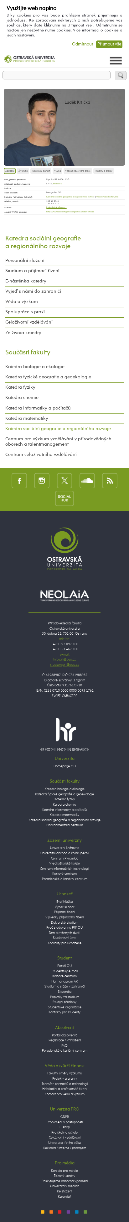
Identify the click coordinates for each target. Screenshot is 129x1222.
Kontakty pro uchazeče (64, 943)
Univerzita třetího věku (64, 1142)
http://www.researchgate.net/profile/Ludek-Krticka (70, 212)
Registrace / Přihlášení (65, 1040)
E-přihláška (64, 901)
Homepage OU (65, 766)
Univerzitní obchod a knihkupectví (64, 853)
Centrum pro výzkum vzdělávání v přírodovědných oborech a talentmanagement (58, 442)
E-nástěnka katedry (25, 281)
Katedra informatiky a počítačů (38, 408)
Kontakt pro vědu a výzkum (65, 1094)
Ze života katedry (23, 333)
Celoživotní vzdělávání (29, 322)
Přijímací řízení (64, 912)
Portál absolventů (64, 1035)
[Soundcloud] (87, 480)
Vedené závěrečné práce (77, 171)
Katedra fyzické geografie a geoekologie (48, 377)
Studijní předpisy (64, 1002)
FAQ (64, 1045)
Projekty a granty (103, 171)
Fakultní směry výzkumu (64, 1073)
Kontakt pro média (64, 1170)
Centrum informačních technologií (64, 868)
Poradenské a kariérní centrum (64, 879)
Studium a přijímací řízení (32, 271)
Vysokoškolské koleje (64, 863)
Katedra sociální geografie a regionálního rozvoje (70, 197)
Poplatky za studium (64, 997)
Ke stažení (64, 1191)
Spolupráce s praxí (25, 312)
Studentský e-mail (65, 971)
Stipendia (64, 991)
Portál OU (64, 966)
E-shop (64, 1127)
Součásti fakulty (27, 352)
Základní (9, 171)
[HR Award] (64, 734)
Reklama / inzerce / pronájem (64, 1148)
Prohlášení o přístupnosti (65, 1122)
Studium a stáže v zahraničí (64, 986)
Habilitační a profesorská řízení (64, 1089)
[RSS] (109, 480)
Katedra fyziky (20, 387)
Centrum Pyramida (64, 858)
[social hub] (64, 498)
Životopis (23, 171)
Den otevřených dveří (64, 933)
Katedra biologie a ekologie (34, 367)
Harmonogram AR (64, 981)
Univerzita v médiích (64, 1186)
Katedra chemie (22, 397)
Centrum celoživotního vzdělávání (41, 454)
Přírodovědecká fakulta (107, 197)
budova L (57, 184)
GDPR (64, 1117)
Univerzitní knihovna (64, 848)
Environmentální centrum (64, 825)
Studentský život (64, 938)
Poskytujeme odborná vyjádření (65, 1181)
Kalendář (64, 1196)
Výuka (57, 171)
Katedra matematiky (26, 418)
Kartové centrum (64, 873)
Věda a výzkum (21, 302)
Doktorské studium (64, 922)
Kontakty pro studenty (64, 1012)
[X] (64, 480)
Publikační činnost (41, 171)
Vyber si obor (65, 907)
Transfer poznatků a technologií (65, 1084)
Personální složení (24, 260)
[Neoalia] (64, 595)
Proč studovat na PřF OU (64, 927)
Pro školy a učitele (64, 1132)
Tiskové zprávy (64, 1175)
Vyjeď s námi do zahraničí (33, 291)
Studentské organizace (64, 1007)
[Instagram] (41, 480)
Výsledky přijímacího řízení (64, 917)
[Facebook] (19, 480)
